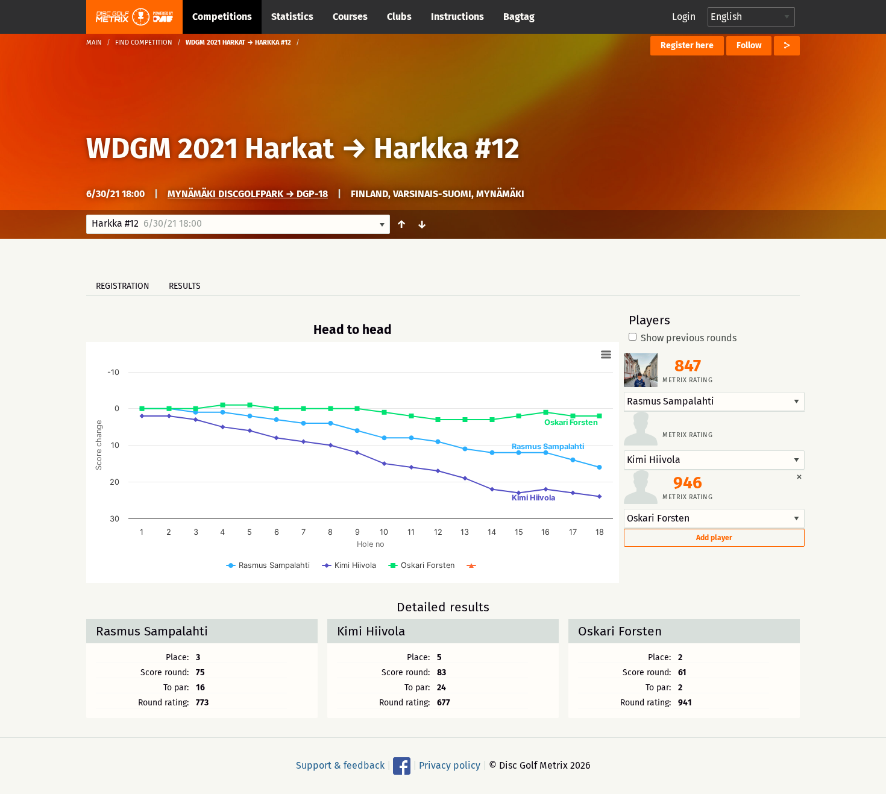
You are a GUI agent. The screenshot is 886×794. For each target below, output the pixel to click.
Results (185, 286)
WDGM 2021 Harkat (210, 148)
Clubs (399, 16)
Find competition (143, 42)
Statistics (292, 16)
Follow (749, 45)
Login (684, 16)
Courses (350, 16)
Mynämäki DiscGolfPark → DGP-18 (248, 194)
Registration (122, 286)
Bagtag (519, 16)
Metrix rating (687, 380)
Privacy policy (449, 765)
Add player (714, 538)
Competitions (222, 16)
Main (94, 42)
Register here (687, 45)
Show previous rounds (689, 338)
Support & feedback (340, 765)
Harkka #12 (447, 148)
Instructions (457, 16)
